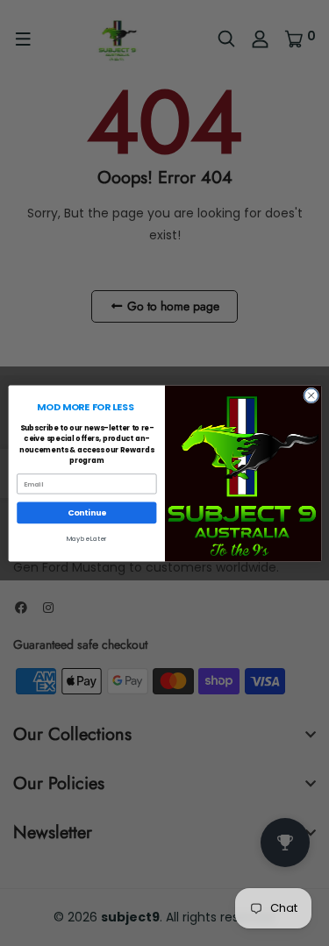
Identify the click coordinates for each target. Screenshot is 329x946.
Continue (86, 512)
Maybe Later (86, 539)
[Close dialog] (311, 395)
